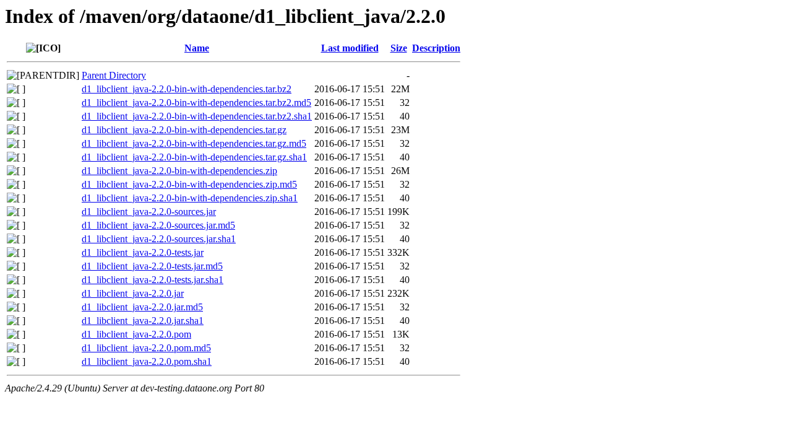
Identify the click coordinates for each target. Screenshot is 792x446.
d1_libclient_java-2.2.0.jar (133, 293)
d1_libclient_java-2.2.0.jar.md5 (142, 307)
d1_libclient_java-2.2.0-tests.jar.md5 (152, 266)
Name (196, 48)
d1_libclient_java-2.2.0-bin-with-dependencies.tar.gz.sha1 (194, 157)
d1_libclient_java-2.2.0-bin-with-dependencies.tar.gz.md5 (194, 143)
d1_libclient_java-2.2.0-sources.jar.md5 (158, 225)
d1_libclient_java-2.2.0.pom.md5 (146, 348)
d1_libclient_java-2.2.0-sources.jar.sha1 (159, 239)
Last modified (350, 48)
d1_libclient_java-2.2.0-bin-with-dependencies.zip (179, 170)
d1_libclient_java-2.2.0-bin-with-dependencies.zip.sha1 (190, 198)
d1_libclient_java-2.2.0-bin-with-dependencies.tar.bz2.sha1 (197, 116)
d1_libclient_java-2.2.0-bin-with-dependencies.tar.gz (184, 130)
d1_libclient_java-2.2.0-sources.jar (149, 211)
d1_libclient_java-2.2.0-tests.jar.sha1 (152, 279)
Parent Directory (114, 75)
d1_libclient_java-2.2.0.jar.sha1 (143, 320)
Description (436, 48)
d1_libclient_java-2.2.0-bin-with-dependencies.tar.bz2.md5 (196, 102)
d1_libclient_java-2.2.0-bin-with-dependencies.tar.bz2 (186, 89)
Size (398, 48)
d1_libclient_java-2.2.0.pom (136, 334)
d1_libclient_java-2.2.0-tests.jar (143, 252)
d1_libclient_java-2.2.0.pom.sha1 (147, 361)
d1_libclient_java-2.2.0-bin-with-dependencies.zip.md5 (189, 184)
